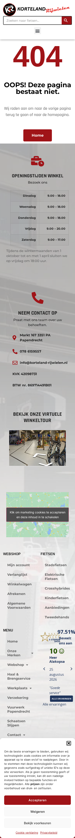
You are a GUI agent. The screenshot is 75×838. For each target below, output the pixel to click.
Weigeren (37, 812)
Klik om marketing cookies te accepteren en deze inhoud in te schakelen (37, 514)
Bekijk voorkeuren (37, 823)
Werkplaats (17, 688)
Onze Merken (13, 653)
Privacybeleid (48, 832)
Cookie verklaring (27, 832)
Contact (14, 735)
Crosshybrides (57, 588)
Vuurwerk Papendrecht (18, 709)
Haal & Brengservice (18, 676)
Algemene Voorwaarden (19, 605)
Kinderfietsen (57, 598)
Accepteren (37, 800)
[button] (69, 743)
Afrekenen (16, 594)
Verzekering (17, 698)
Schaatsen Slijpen (16, 723)
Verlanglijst (17, 575)
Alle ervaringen (54, 704)
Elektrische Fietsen (54, 577)
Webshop (15, 665)
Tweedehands (57, 617)
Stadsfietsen (56, 565)
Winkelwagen (19, 584)
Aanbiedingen (57, 608)
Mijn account (18, 565)
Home (12, 641)
